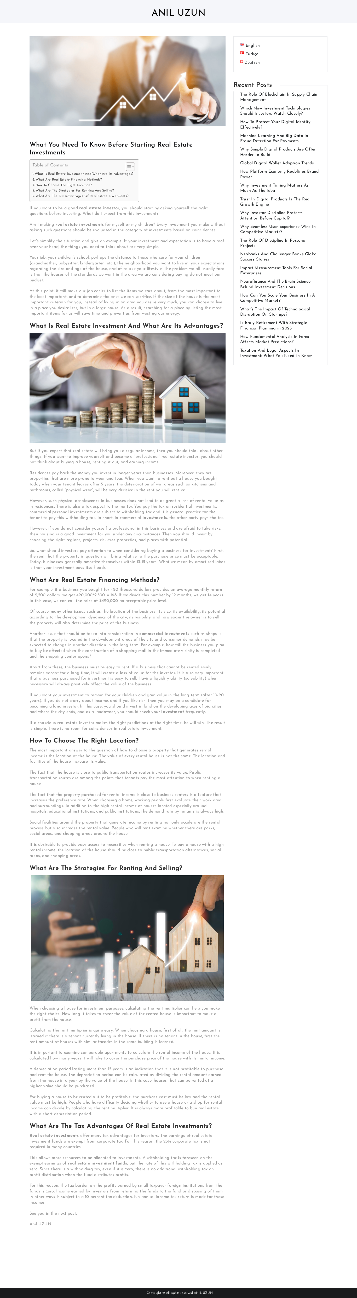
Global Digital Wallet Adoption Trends (277, 163)
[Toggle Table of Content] (128, 166)
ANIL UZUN (203, 1293)
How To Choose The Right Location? (64, 185)
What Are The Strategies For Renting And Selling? (75, 190)
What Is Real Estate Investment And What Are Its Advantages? (84, 174)
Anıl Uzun (178, 13)
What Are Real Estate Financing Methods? (69, 179)
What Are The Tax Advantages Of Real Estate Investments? (82, 196)
